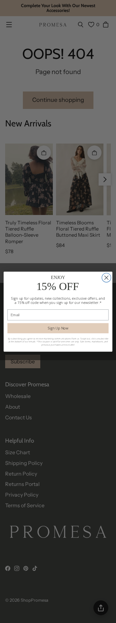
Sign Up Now (58, 328)
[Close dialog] (106, 277)
